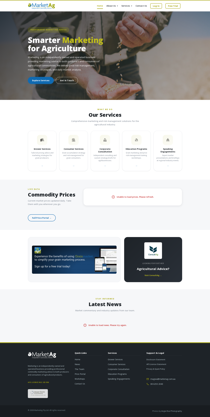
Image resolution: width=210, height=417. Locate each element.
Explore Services (40, 80)
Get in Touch (67, 80)
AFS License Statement (156, 364)
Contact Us (141, 5)
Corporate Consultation (118, 369)
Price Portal (80, 374)
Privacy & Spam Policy (155, 369)
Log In (156, 6)
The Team (79, 369)
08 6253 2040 (156, 384)
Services (125, 5)
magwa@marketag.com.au (162, 379)
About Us (111, 5)
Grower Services (115, 359)
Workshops (80, 379)
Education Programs (117, 374)
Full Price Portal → (41, 217)
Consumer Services (116, 364)
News (77, 364)
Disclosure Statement (155, 359)
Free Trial (173, 6)
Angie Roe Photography (171, 411)
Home (100, 5)
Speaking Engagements (119, 379)
